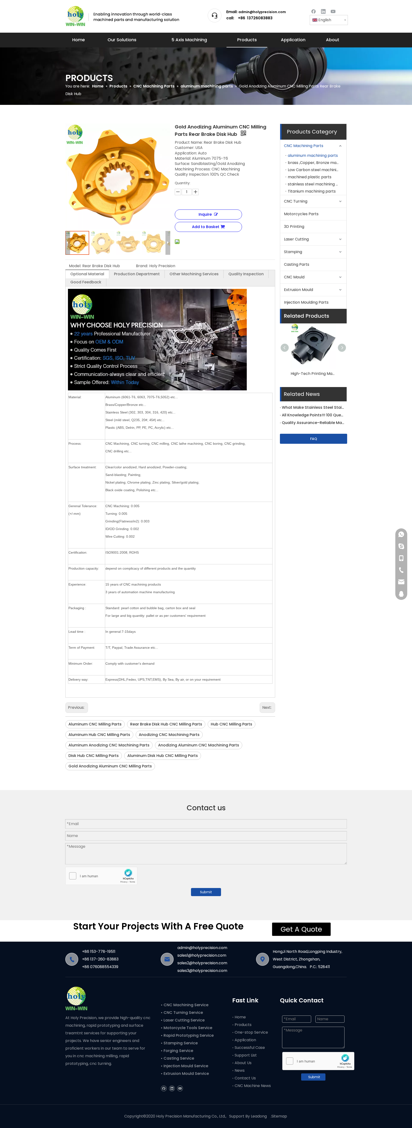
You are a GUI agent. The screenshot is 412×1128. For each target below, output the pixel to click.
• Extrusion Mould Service (185, 1073)
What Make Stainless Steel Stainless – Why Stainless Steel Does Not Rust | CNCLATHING (313, 407)
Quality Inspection (246, 274)
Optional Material (87, 274)
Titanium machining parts (312, 191)
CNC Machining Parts (303, 145)
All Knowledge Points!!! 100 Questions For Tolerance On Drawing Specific (313, 415)
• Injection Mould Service (184, 1066)
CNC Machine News (253, 1085)
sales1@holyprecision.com (201, 955)
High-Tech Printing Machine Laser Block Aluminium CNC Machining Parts (313, 373)
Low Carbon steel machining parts (317, 170)
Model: (75, 266)
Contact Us (245, 1078)
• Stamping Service (179, 1043)
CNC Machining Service (185, 1005)
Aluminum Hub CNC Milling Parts (99, 734)
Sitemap (279, 1116)
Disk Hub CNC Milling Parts (93, 755)
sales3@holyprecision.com (202, 970)
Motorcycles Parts (301, 214)
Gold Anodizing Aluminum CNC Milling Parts (110, 766)
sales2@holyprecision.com (202, 963)
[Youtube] (333, 11)
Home (240, 1017)
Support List (246, 1055)
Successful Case (250, 1047)
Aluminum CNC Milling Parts (95, 724)
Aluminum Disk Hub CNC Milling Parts (162, 755)
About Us (243, 1063)
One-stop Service (251, 1032)
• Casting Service (177, 1058)
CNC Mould (294, 277)
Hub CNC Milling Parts (231, 724)
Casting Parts (296, 264)
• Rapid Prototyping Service (188, 1035)
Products (243, 1024)
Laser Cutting (296, 239)
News (240, 1070)
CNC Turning (295, 201)
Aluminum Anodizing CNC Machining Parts (108, 745)
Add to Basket (205, 227)
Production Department (137, 274)
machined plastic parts (309, 177)
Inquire (205, 214)
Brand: (142, 266)
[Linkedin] (323, 11)
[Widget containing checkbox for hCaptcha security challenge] (101, 876)
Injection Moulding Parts (306, 302)
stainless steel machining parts (317, 184)
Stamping (293, 252)
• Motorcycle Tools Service (187, 1028)
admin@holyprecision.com (262, 12)
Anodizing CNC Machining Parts (169, 734)
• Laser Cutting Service (183, 1020)
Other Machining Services (194, 274)
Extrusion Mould (298, 289)
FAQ (313, 438)
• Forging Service (177, 1050)
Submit (206, 892)
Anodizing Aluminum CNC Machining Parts (198, 745)
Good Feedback (85, 282)
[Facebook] (313, 11)
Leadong (259, 1116)
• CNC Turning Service (182, 1012)
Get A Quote (301, 929)
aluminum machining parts (313, 155)
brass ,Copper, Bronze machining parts (317, 162)
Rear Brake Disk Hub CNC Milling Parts (166, 724)
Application (245, 1040)
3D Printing (294, 226)
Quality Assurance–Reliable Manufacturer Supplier (313, 422)
